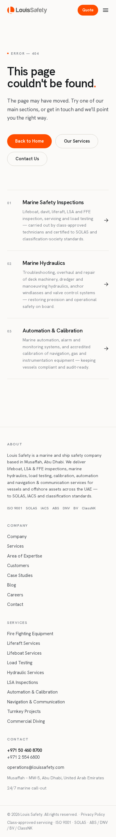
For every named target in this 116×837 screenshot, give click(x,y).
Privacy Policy (93, 814)
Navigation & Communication (36, 702)
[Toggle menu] (105, 10)
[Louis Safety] (27, 10)
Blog (11, 585)
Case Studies (20, 575)
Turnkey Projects (24, 711)
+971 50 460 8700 (24, 750)
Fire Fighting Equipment (30, 634)
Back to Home (29, 141)
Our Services (77, 141)
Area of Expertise (24, 556)
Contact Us (27, 158)
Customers (18, 566)
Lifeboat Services (24, 653)
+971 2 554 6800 (23, 757)
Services (15, 546)
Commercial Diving (26, 721)
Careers (15, 595)
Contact (15, 604)
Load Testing (19, 663)
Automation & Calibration (32, 692)
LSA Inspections (22, 682)
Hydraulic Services (25, 673)
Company (17, 537)
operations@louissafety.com (35, 767)
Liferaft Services (23, 643)
